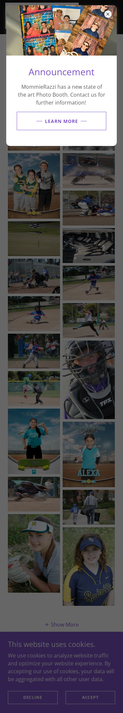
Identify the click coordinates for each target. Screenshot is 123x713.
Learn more (61, 121)
